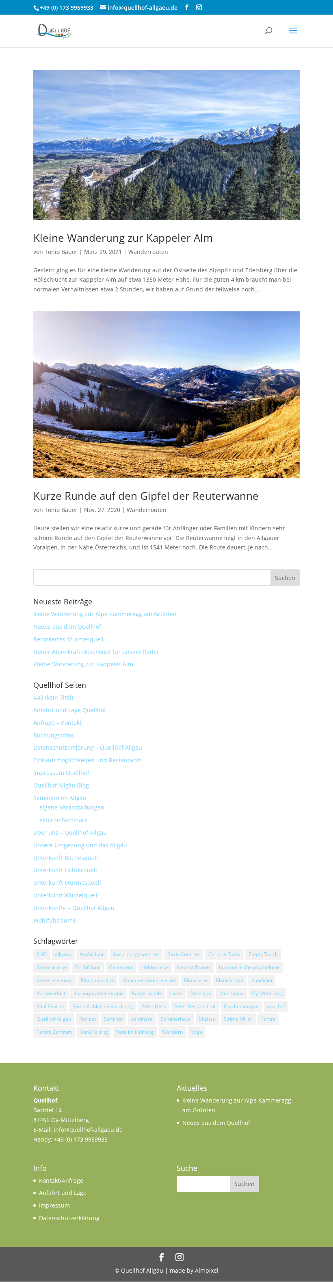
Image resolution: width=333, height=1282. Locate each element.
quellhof (276, 1006)
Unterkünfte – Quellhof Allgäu (74, 908)
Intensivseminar (55, 980)
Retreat (87, 1018)
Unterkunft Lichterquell (65, 870)
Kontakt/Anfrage (61, 1180)
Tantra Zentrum (54, 1031)
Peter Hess (153, 1006)
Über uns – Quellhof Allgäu (70, 832)
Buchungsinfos (53, 735)
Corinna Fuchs (224, 954)
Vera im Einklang (135, 1031)
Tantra (268, 1018)
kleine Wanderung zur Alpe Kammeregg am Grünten (105, 614)
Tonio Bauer (61, 252)
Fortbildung (88, 967)
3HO (42, 954)
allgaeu (63, 954)
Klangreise (196, 980)
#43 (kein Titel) (53, 697)
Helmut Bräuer (194, 967)
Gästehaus (121, 967)
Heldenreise (155, 967)
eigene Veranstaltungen (71, 807)
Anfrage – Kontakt (57, 722)
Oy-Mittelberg (267, 993)
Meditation (231, 993)
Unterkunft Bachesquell (65, 858)
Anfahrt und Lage (62, 1193)
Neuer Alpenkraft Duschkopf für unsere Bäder (96, 652)
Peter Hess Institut (195, 1006)
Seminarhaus (176, 1018)
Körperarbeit (51, 993)
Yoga (196, 1031)
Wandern (172, 1031)
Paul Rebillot (50, 1006)
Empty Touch (263, 954)
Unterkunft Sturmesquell (67, 882)
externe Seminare (63, 820)
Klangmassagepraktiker (149, 980)
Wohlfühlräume (54, 920)
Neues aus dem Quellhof (67, 626)
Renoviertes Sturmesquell (68, 639)
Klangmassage (97, 980)
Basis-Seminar (183, 954)
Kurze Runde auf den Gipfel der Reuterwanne (146, 495)
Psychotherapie (241, 1006)
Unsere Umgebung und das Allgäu (80, 845)
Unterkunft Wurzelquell (65, 895)
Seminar (113, 1018)
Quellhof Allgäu (54, 1018)
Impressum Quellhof (61, 773)
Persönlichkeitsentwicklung (102, 1006)
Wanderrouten (148, 252)
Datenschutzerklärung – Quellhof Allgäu (87, 747)
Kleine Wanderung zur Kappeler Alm (123, 237)
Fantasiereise (52, 967)
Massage (200, 993)
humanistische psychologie (249, 967)
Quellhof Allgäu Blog (61, 785)
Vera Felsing (94, 1031)
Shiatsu (207, 1018)
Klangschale (229, 980)
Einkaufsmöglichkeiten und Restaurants (87, 760)
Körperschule (147, 993)
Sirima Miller (238, 1018)
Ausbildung (92, 954)
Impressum (54, 1205)
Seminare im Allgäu (59, 798)
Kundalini (261, 980)
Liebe (176, 993)
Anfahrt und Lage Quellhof (69, 710)
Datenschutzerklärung (69, 1218)
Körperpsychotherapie (99, 993)
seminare (142, 1018)
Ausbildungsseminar (136, 954)
